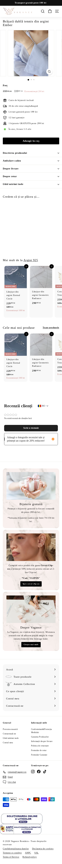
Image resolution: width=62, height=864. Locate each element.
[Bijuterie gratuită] (31, 486)
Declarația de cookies (43, 848)
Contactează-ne (9, 734)
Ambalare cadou (12, 161)
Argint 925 (30, 260)
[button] (31, 428)
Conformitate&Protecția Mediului (41, 731)
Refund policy (29, 857)
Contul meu (8, 742)
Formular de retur (39, 750)
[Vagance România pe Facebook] (39, 771)
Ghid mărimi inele (13, 184)
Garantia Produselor (40, 737)
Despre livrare (11, 168)
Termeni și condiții (12, 852)
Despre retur (10, 176)
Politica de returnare (40, 746)
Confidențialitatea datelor (16, 848)
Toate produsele (51, 327)
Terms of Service (11, 857)
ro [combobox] (43, 406)
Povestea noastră (10, 729)
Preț (5, 85)
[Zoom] (49, 71)
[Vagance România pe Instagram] (33, 771)
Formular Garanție (39, 755)
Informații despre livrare (42, 741)
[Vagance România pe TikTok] (44, 771)
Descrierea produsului (15, 153)
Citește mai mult (31, 644)
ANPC (28, 852)
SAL (36, 852)
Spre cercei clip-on (31, 584)
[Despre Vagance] (31, 609)
